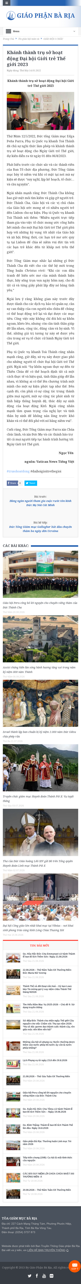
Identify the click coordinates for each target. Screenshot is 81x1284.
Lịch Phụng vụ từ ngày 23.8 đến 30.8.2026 (45, 1060)
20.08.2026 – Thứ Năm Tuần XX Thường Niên (47, 1190)
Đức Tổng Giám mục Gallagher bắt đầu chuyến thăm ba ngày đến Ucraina (40, 529)
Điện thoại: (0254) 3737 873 (18, 1232)
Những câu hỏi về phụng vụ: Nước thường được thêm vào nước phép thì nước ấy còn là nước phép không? (49, 1045)
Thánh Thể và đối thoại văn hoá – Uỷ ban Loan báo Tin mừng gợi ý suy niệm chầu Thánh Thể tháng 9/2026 (47, 989)
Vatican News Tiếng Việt (55, 462)
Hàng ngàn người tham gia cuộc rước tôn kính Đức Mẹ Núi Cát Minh (40, 503)
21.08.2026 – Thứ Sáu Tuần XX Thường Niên (46, 1076)
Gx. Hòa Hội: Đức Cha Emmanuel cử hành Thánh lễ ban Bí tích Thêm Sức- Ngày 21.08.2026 (49, 955)
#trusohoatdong (18, 471)
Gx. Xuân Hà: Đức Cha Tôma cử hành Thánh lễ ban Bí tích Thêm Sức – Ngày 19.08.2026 (48, 1110)
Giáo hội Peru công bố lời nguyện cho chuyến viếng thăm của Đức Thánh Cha (47, 1094)
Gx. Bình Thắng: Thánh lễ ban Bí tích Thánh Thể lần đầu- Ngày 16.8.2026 (48, 1126)
